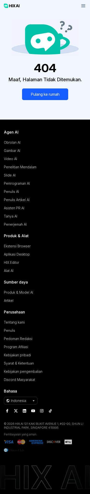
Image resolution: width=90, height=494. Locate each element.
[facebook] (7, 411)
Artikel (8, 300)
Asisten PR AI (14, 208)
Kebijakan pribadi (17, 355)
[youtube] (33, 411)
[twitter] (16, 411)
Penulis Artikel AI (17, 200)
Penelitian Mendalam (20, 167)
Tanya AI (10, 216)
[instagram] (42, 411)
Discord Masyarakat (19, 380)
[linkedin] (24, 411)
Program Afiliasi (16, 347)
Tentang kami (14, 322)
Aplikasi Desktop (17, 254)
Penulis (9, 330)
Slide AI (10, 175)
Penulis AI (11, 191)
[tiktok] (50, 411)
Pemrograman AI (17, 183)
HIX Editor (11, 262)
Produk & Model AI (18, 292)
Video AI (10, 159)
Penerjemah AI (15, 224)
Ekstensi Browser (17, 246)
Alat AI (8, 271)
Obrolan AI (12, 142)
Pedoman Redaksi (18, 339)
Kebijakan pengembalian (23, 371)
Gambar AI (12, 151)
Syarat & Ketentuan (19, 363)
